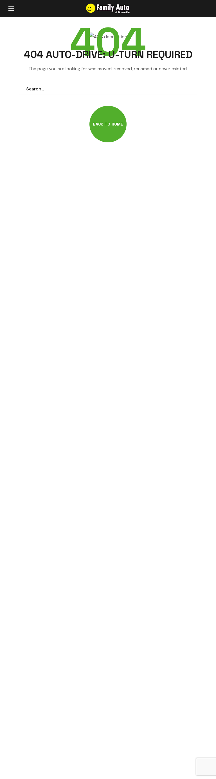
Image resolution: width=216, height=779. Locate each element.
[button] (202, 9)
